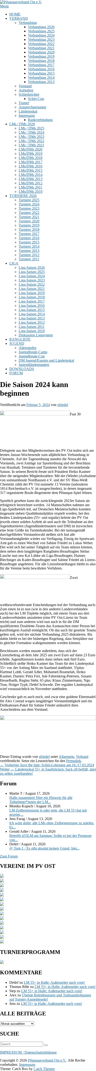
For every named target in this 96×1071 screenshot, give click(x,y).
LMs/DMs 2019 (30, 154)
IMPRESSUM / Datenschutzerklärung (28, 1052)
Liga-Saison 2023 (32, 280)
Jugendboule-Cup (32, 356)
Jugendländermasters (34, 365)
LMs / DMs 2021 (31, 145)
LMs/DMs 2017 (30, 162)
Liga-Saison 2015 (32, 310)
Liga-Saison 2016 (32, 306)
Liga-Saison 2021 (32, 289)
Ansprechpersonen (32, 107)
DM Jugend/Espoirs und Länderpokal (46, 360)
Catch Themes (44, 1069)
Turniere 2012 (29, 255)
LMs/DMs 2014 (30, 175)
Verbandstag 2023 (41, 40)
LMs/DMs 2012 (30, 183)
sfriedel (62, 405)
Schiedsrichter (29, 94)
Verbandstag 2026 (41, 27)
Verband (82, 757)
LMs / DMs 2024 (31, 132)
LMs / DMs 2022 (31, 141)
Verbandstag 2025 (41, 31)
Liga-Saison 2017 (32, 301)
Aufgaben (26, 90)
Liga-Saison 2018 (32, 297)
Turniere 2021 (29, 217)
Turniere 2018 (29, 230)
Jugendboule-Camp (33, 352)
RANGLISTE (20, 339)
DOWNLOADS (21, 369)
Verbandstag (28, 23)
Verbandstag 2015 (41, 73)
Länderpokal (28, 111)
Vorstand (25, 86)
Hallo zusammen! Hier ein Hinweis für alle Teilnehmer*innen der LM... (40, 800)
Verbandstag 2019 (41, 56)
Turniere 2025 (29, 200)
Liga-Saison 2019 (32, 293)
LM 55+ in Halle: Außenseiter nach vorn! (54, 982)
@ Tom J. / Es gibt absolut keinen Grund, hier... (44, 848)
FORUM (16, 373)
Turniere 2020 (29, 221)
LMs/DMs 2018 (30, 158)
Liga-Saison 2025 (32, 272)
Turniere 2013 (29, 251)
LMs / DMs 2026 (22, 124)
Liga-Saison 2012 (32, 322)
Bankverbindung (40, 120)
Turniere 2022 (29, 213)
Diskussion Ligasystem (36, 335)
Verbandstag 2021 (41, 48)
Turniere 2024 (29, 204)
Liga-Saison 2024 (32, 276)
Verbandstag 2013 (41, 82)
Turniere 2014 (29, 246)
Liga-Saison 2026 (32, 268)
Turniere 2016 (29, 238)
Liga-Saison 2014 (32, 314)
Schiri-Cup (36, 99)
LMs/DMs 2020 (30, 149)
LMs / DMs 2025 (31, 128)
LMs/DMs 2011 (30, 187)
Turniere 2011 (29, 259)
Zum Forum (9, 856)
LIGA (13, 263)
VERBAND (18, 18)
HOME (15, 14)
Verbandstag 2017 (41, 65)
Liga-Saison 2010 (32, 331)
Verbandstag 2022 (41, 44)
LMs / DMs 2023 (31, 137)
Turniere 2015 (29, 242)
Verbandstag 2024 (41, 35)
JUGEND (16, 344)
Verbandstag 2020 (41, 52)
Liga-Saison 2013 (32, 318)
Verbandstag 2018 (41, 61)
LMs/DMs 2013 (30, 179)
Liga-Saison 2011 (32, 327)
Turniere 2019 (29, 225)
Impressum (27, 116)
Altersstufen (27, 348)
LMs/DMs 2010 (30, 192)
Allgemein (66, 757)
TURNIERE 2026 (23, 196)
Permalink (73, 761)
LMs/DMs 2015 (30, 170)
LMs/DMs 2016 (30, 166)
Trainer (24, 103)
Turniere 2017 (29, 234)
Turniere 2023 (29, 208)
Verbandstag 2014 (41, 78)
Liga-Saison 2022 (32, 284)
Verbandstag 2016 (41, 69)
